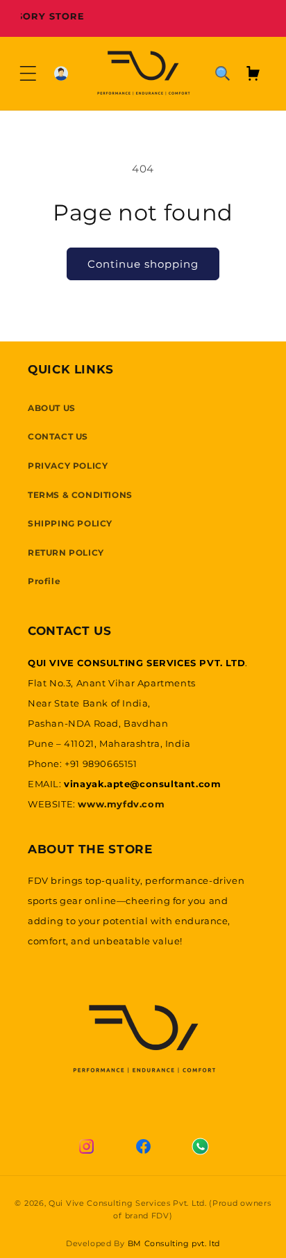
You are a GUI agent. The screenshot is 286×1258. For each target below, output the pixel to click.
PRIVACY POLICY (68, 465)
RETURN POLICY (66, 552)
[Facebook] (143, 1146)
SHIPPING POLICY (70, 523)
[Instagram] (86, 1146)
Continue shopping (143, 264)
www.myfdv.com (121, 803)
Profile (44, 581)
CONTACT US (58, 436)
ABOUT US (52, 408)
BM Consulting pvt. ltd (174, 1243)
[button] (27, 73)
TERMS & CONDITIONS (80, 495)
